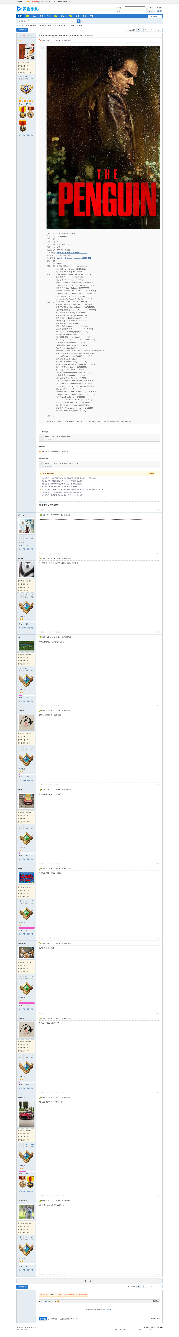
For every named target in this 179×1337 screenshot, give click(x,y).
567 (32, 668)
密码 (118, 11)
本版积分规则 (155, 1318)
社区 (20, 16)
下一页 (157, 30)
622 (26, 747)
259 (32, 747)
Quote (52, 1301)
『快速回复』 (52, 1295)
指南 (34, 16)
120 (26, 976)
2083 (26, 77)
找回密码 (160, 8)
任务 (48, 16)
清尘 (42, 2)
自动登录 (151, 8)
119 (32, 1237)
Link (49, 1301)
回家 (84, 16)
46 (26, 901)
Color (43, 1301)
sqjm (20, 790)
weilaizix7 (21, 1097)
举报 (157, 510)
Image (46, 1301)
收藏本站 (20, 2)
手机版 (153, 1327)
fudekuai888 (22, 943)
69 (32, 536)
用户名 (119, 8)
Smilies (58, 1301)
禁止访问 (22, 542)
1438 (26, 595)
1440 (32, 1144)
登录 (104, 1309)
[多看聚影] (29, 9)
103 (32, 595)
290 (20, 1144)
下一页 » (89, 1281)
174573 (28, 104)
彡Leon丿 (21, 515)
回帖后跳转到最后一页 (69, 1319)
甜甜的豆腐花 (22, 1200)
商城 (63, 16)
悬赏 (70, 16)
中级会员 (22, 616)
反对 (57, 553)
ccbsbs (21, 558)
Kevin (20, 40)
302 (32, 976)
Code (55, 1301)
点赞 (50, 553)
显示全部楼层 (66, 40)
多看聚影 (17, 25)
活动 (55, 16)
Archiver (146, 1327)
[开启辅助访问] (159, 2)
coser (20, 868)
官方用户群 (27, 2)
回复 (66, 451)
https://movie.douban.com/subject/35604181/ (74, 258)
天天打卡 (35, 2)
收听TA (23, 135)
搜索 (71, 21)
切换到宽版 (161, 2)
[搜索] (78, 21)
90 (26, 1237)
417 (32, 901)
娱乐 (77, 16)
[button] (99, 473)
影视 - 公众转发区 (32, 25)
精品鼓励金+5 (62, 2)
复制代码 (48, 439)
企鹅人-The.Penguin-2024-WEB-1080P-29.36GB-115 (66, 25)
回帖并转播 (53, 1319)
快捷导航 (154, 16)
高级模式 (156, 1301)
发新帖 (21, 30)
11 (26, 826)
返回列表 (132, 30)
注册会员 (22, 847)
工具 (91, 16)
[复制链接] (89, 36)
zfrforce (21, 710)
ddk (19, 637)
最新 (27, 16)
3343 (26, 1144)
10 (32, 826)
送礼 (49, 510)
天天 (41, 16)
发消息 (31, 135)
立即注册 (160, 11)
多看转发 (43, 25)
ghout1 (49, 2)
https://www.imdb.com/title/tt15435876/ (72, 253)
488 (20, 77)
